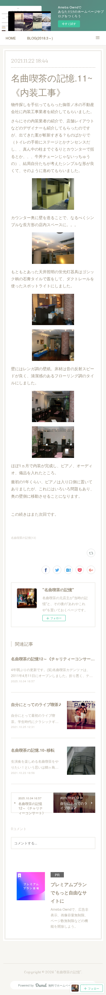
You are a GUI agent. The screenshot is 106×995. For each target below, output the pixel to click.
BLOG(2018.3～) (40, 38)
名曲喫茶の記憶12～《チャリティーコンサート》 (55, 658)
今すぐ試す (69, 24)
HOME (11, 38)
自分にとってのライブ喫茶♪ (36, 704)
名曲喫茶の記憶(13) (23, 538)
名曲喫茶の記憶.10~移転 (33, 750)
